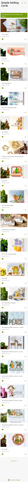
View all (3, 16)
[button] (25, 39)
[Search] (22, 3)
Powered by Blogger (15, 480)
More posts (14, 461)
